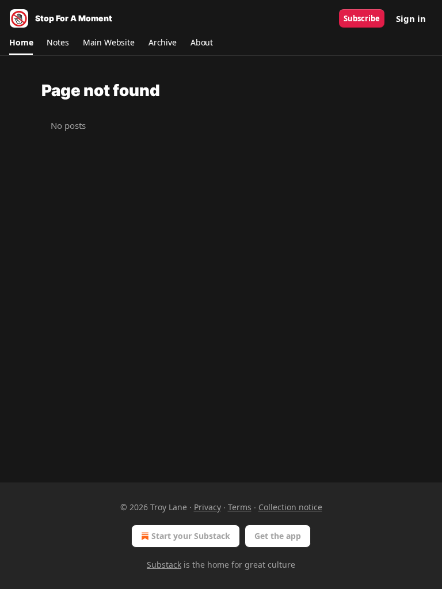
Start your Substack (190, 535)
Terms (240, 507)
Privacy (207, 507)
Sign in (411, 18)
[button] (21, 42)
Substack (164, 564)
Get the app (277, 535)
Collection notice (290, 507)
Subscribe (362, 18)
